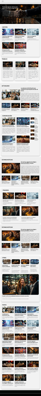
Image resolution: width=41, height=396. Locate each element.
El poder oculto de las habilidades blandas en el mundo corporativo (20, 69)
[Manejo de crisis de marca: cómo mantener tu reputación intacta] (23, 139)
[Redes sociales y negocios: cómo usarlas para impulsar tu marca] (32, 118)
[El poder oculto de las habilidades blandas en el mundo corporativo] (20, 64)
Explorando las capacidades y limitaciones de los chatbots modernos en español (7, 144)
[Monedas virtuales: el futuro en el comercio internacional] (33, 64)
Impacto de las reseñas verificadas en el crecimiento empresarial (20, 37)
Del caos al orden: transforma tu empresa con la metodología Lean (7, 51)
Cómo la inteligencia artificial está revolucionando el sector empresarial (32, 38)
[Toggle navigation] (3, 1)
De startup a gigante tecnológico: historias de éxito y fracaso (36, 131)
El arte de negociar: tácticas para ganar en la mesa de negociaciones (10, 7)
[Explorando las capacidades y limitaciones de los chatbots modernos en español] (8, 139)
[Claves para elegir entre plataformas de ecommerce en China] (8, 31)
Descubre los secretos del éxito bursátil (8, 200)
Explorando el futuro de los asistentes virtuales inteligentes (6, 109)
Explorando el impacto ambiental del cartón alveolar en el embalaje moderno (25, 182)
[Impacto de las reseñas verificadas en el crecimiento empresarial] (20, 31)
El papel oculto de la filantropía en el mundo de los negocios (15, 109)
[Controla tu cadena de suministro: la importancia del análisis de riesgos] (20, 45)
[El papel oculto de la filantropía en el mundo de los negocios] (15, 105)
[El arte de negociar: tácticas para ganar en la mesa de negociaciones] (8, 64)
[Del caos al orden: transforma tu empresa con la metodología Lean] (8, 45)
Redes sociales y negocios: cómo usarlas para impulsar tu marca (36, 120)
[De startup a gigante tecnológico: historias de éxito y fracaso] (32, 130)
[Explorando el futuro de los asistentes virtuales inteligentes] (6, 105)
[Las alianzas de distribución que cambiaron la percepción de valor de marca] (11, 95)
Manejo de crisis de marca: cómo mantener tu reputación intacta (20, 342)
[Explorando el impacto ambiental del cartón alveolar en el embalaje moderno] (25, 178)
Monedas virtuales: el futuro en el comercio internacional (32, 69)
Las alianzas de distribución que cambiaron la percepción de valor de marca (29, 89)
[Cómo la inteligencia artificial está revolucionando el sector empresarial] (33, 31)
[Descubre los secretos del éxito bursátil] (8, 195)
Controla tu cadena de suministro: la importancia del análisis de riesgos (20, 51)
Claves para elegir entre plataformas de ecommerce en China (7, 37)
